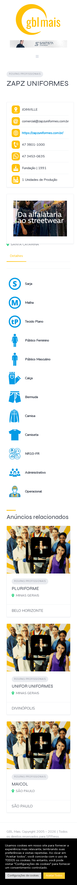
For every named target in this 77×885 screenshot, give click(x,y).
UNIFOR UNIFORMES (32, 686)
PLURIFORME (25, 588)
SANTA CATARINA (25, 244)
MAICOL (20, 784)
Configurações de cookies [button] (23, 875)
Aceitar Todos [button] (54, 875)
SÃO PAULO (25, 791)
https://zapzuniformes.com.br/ (42, 133)
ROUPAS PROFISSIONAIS (25, 74)
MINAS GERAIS (27, 595)
